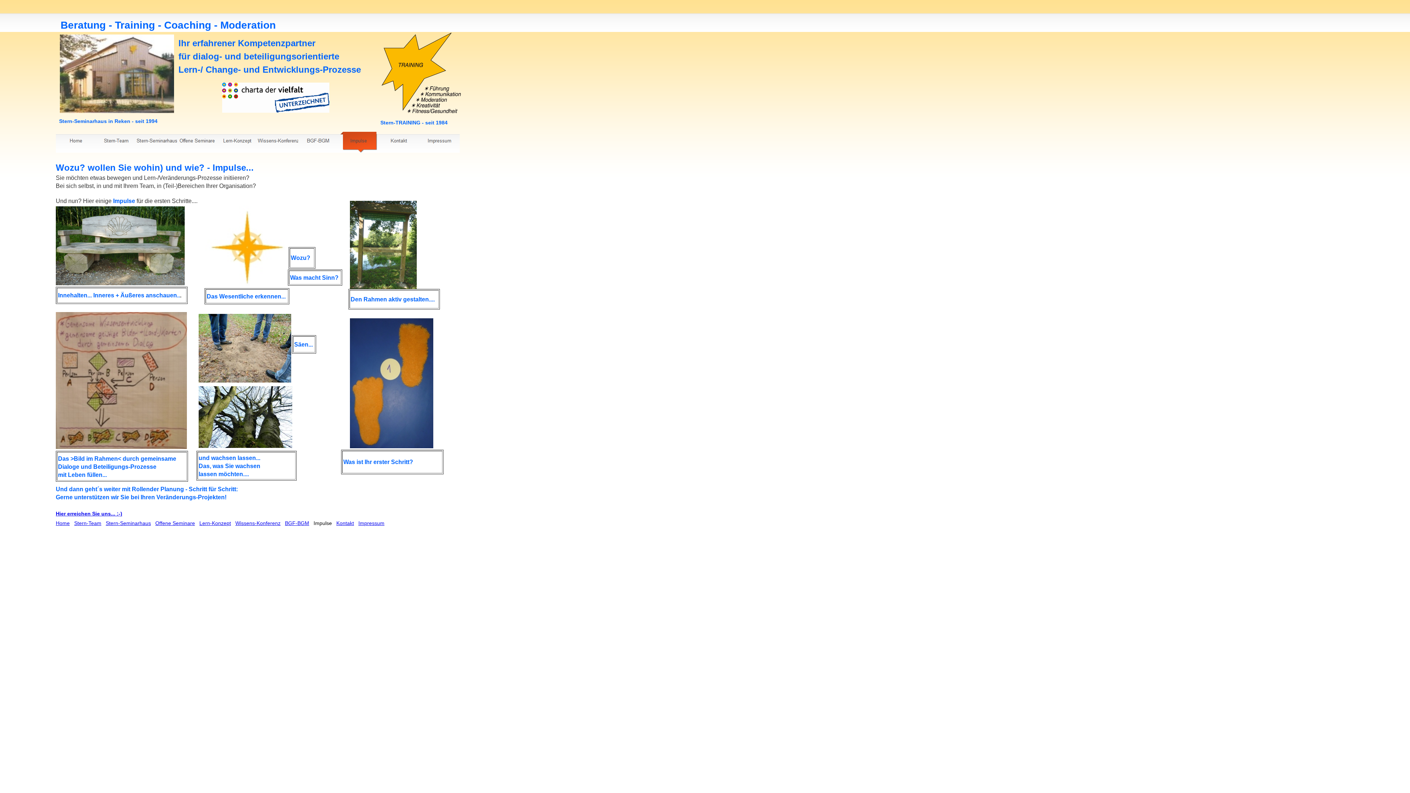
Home (63, 523)
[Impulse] (359, 142)
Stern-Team (87, 523)
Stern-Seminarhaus (128, 523)
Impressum (371, 523)
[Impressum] (439, 142)
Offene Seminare (175, 523)
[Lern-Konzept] (237, 142)
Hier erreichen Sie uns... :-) (89, 514)
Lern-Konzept (215, 523)
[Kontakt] (399, 142)
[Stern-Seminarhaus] (157, 142)
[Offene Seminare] (197, 142)
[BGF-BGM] (318, 142)
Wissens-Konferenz (258, 523)
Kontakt (345, 523)
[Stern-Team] (116, 142)
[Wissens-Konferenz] (278, 142)
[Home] (76, 142)
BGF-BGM (297, 523)
